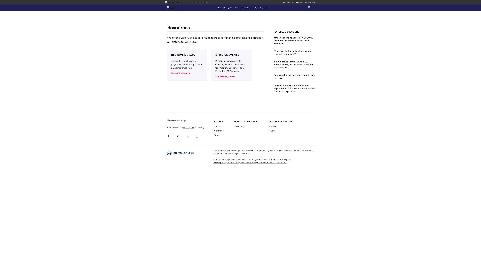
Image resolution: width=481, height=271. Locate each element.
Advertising (239, 126)
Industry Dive (188, 127)
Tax (236, 8)
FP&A (255, 8)
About (217, 126)
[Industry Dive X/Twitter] (187, 136)
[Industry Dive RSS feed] (196, 136)
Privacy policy (219, 162)
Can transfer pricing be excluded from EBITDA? (294, 76)
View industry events (226, 76)
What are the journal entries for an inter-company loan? (292, 52)
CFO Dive (197, 2)
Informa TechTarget (256, 150)
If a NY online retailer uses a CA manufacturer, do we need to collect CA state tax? (293, 64)
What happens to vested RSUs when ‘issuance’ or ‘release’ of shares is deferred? (293, 40)
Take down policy (248, 162)
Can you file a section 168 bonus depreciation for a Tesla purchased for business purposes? (294, 88)
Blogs (216, 135)
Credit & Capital (225, 8)
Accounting (245, 8)
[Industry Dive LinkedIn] (169, 136)
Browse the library (180, 73)
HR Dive (205, 2)
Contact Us (219, 130)
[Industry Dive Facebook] (178, 136)
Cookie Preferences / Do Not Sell (272, 162)
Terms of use (233, 162)
